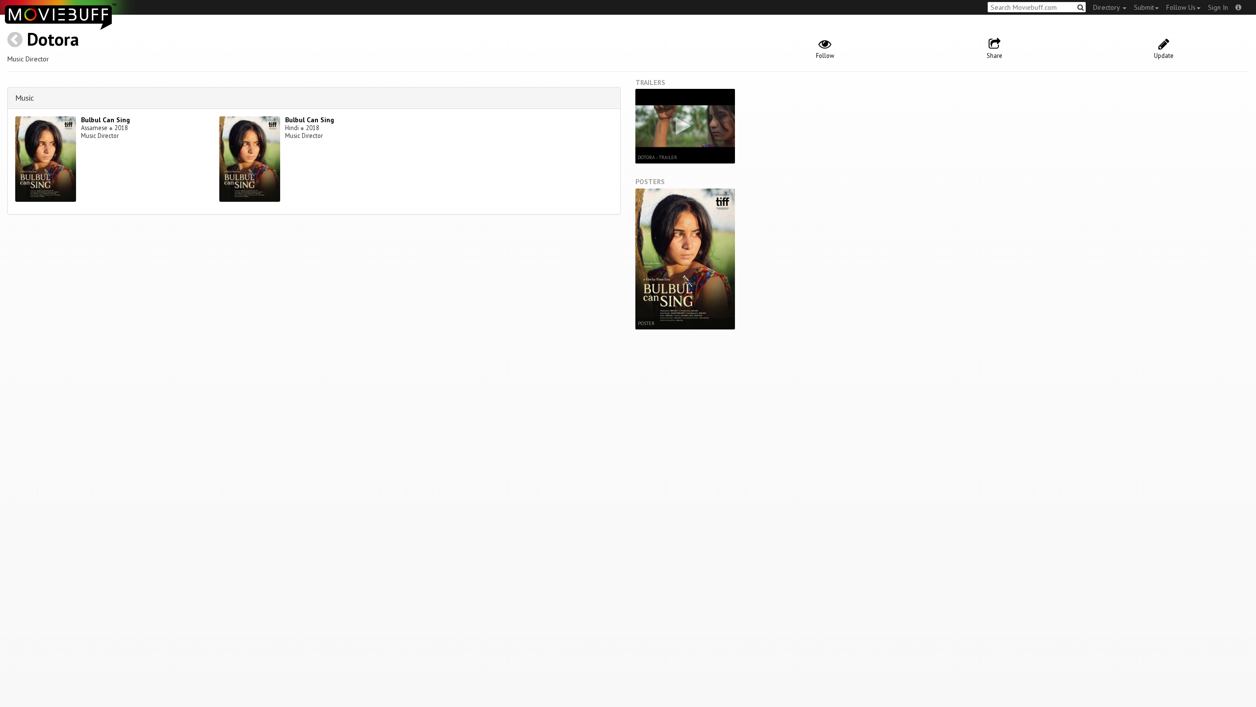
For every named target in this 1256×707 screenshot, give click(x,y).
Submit (1144, 7)
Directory (1107, 7)
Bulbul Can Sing (105, 119)
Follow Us (1181, 7)
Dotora (53, 39)
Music (24, 98)
